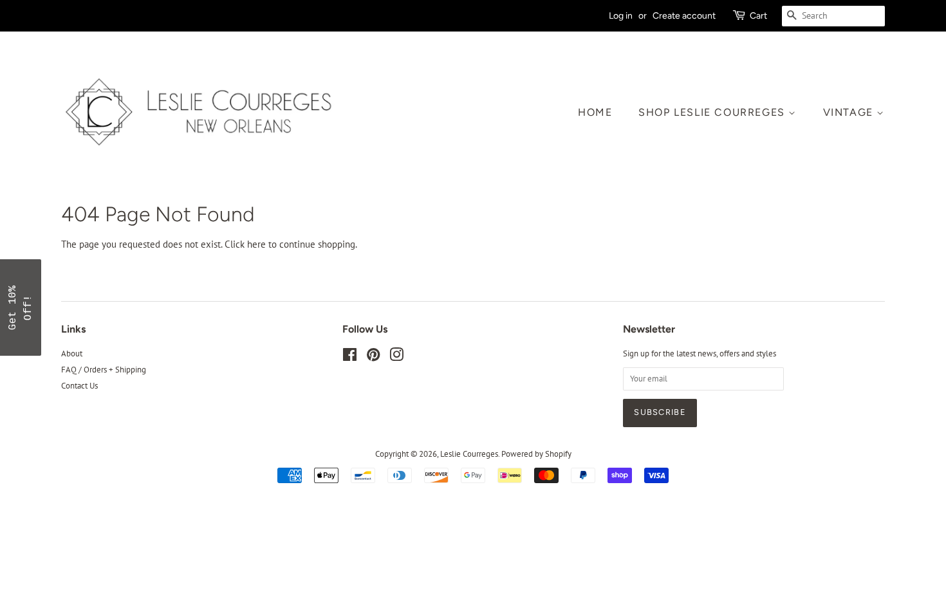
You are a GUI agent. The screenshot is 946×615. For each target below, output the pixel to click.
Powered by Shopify (536, 453)
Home (595, 112)
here (256, 244)
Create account (684, 15)
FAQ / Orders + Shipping (103, 369)
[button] (20, 307)
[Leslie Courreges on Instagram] (396, 357)
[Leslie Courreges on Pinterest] (373, 357)
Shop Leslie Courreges (713, 112)
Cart (758, 15)
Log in (621, 15)
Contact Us (79, 385)
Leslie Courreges (469, 453)
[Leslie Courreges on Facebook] (349, 357)
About (71, 353)
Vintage (850, 112)
